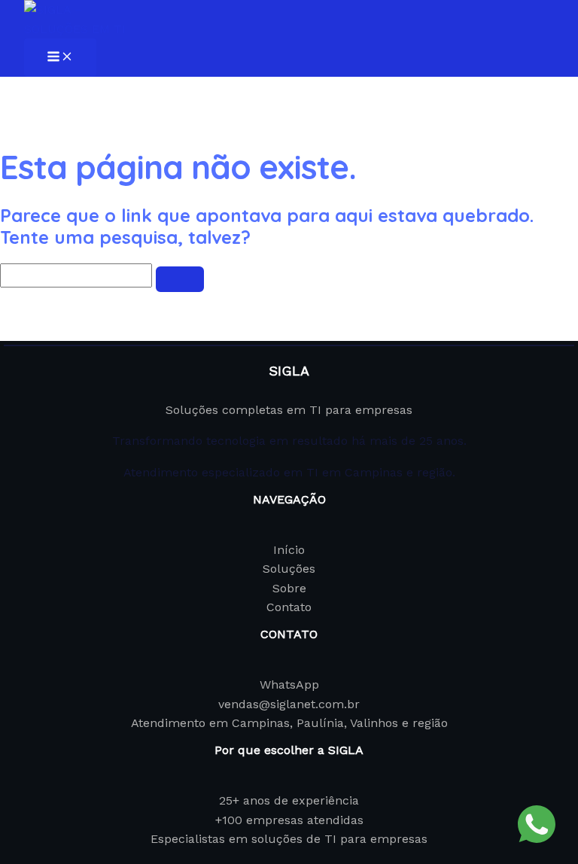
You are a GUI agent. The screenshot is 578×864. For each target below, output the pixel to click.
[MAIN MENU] (60, 57)
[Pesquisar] (180, 279)
